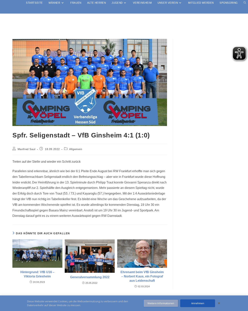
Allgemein (75, 149)
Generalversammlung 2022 (89, 277)
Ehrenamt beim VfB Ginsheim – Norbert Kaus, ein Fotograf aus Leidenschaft (142, 276)
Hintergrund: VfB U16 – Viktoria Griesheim (37, 274)
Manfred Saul (26, 149)
